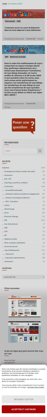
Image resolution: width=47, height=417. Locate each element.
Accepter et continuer (23, 409)
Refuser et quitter (23, 399)
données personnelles (35, 387)
